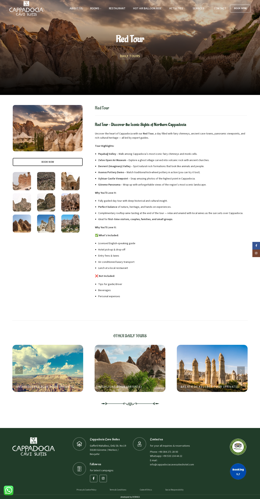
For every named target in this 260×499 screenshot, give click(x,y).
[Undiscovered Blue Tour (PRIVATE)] (47, 368)
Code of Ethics (146, 489)
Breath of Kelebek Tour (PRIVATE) (209, 387)
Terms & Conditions (118, 489)
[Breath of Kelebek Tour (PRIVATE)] (212, 368)
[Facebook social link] (93, 478)
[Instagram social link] (103, 478)
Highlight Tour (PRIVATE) (120, 387)
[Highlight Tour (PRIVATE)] (130, 368)
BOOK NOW (240, 8)
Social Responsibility (174, 489)
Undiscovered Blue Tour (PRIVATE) (45, 387)
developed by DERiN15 (130, 497)
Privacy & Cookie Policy (86, 489)
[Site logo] (26, 8)
